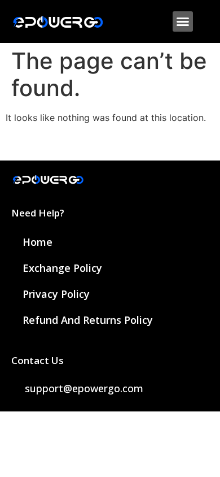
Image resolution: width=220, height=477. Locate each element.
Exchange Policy (62, 268)
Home (37, 242)
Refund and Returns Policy (88, 320)
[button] (183, 21)
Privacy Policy (56, 294)
